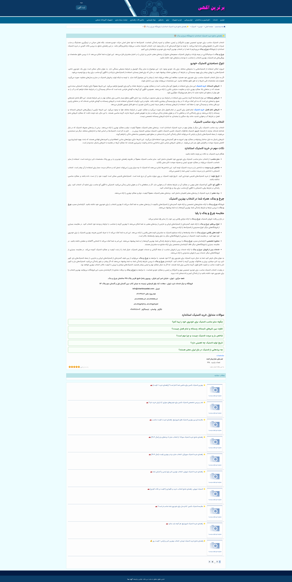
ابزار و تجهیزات (177, 20)
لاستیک (193, 26)
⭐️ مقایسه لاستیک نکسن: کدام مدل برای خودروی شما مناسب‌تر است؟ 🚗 (180, 506)
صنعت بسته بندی (121, 20)
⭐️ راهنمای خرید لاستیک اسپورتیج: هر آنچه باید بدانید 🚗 (185, 523)
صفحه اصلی (209, 26)
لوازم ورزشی (188, 20)
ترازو (167, 20)
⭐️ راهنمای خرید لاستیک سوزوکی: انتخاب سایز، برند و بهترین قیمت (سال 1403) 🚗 (177, 454)
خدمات (215, 20)
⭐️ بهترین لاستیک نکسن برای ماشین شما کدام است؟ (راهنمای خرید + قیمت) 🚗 (177, 385)
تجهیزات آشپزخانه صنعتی (104, 20)
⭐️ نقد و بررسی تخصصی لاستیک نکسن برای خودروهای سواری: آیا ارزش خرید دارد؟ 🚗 (175, 402)
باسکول (160, 20)
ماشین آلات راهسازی (137, 20)
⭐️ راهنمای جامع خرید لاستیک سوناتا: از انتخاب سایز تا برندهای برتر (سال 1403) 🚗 (177, 437)
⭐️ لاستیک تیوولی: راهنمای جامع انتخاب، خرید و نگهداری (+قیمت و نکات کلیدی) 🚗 (176, 489)
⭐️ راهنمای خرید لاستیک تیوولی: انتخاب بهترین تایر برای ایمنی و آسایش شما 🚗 (177, 471)
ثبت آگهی (81, 7)
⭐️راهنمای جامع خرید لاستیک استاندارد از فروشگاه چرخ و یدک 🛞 (166, 26)
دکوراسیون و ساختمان (202, 20)
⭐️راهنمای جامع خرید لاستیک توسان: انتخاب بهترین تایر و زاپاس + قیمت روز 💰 (177, 541)
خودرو (222, 20)
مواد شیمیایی (151, 20)
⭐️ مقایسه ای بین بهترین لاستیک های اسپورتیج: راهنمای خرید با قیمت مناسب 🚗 (177, 420)
